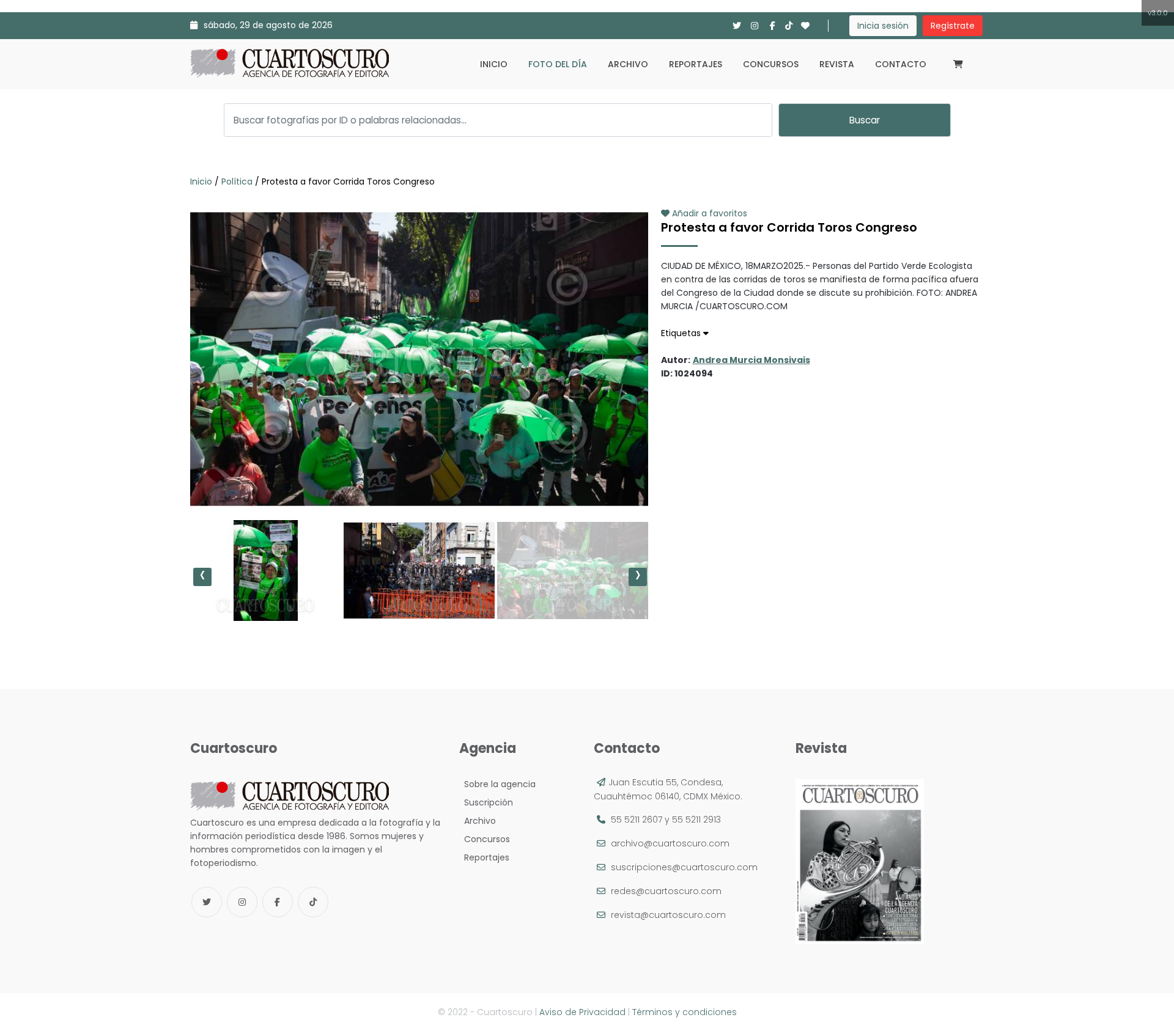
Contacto (900, 64)
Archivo (628, 64)
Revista (836, 64)
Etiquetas (682, 333)
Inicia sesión (883, 26)
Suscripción (486, 802)
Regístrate (953, 26)
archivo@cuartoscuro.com (670, 843)
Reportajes (695, 64)
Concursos (771, 64)
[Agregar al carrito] (419, 475)
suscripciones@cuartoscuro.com (684, 867)
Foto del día (557, 64)
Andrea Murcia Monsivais (751, 360)
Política (237, 181)
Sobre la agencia (497, 784)
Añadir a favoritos (708, 213)
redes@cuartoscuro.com (666, 891)
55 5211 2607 (636, 819)
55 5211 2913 (696, 819)
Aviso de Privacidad (582, 1012)
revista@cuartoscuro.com (668, 915)
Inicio (494, 64)
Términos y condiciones (684, 1012)
